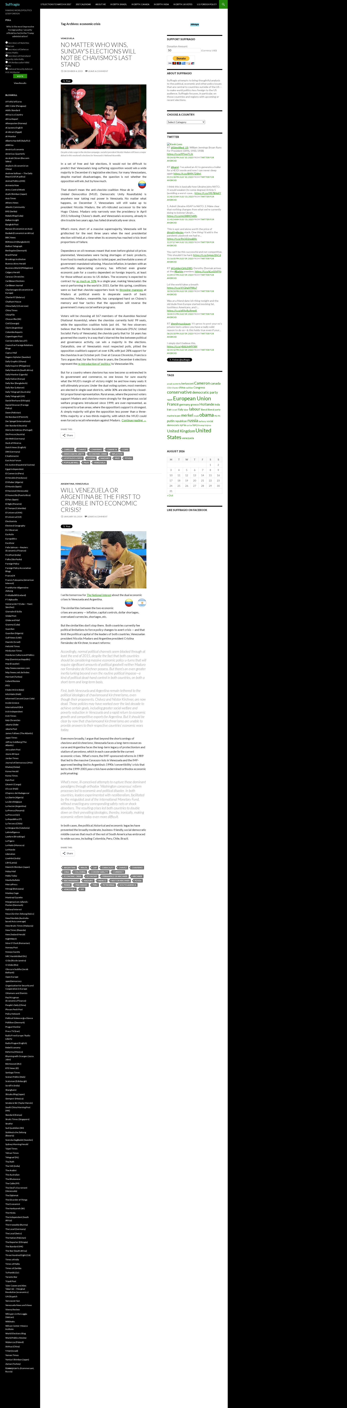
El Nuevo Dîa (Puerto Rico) (18, 495)
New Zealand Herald (15, 934)
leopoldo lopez (73, 458)
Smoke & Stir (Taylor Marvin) (19, 1103)
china (182, 387)
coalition (189, 388)
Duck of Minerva (13, 443)
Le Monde (10, 849)
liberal (204, 409)
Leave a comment (98, 71)
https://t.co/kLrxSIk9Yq (208, 271)
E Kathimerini (12, 456)
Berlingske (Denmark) (16, 250)
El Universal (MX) (13, 512)
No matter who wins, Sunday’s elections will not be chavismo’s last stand (98, 54)
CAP (95, 867)
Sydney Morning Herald (16, 1144)
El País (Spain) (11, 499)
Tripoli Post (10, 1281)
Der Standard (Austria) (16, 425)
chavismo (96, 449)
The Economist (12, 1204)
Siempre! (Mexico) (14, 1098)
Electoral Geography (15, 525)
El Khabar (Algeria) (14, 482)
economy (92, 876)
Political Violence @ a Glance (19, 1018)
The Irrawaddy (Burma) (16, 1224)
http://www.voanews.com (17, 668)
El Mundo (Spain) (13, 486)
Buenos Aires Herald (15, 263)
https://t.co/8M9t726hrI (187, 173)
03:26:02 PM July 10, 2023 (180, 157)
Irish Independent (14, 711)
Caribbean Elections (15, 281)
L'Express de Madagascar (17, 793)
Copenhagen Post (13, 336)
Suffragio (12, 4)
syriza (189, 425)
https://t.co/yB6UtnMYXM (182, 346)
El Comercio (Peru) (14, 473)
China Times (11, 310)
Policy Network (12, 1013)
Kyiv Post (9, 780)
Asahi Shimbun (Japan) (16, 194)
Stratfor (9, 1123)
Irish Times (10, 716)
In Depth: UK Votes (183, 4)
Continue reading (134, 420)
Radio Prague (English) (16, 1043)
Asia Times (10, 198)
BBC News (10, 237)
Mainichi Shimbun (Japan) (17, 867)
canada (215, 383)
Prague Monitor (13, 1026)
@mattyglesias (175, 232)
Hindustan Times (13, 650)
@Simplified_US (179, 147)
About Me (100, 4)
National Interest (13, 909)
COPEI (125, 449)
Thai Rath (9, 1161)
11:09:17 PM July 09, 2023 (180, 274)
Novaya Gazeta (12, 951)
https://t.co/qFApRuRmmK (182, 310)
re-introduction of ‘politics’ (94, 363)
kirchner (137, 876)
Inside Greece (12, 702)
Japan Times (11, 737)
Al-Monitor (10, 136)
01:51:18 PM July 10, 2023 (180, 177)
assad (169, 384)
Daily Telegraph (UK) (15, 396)
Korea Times (11, 775)
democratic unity (74, 454)
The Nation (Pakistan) (15, 1237)
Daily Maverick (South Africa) (19, 370)
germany (184, 404)
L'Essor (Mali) (11, 788)
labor (186, 409)
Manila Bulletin (12, 880)
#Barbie (178, 271)
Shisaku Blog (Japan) (15, 1094)
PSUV (86, 462)
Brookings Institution (15, 259)
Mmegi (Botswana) (14, 888)
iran (169, 409)
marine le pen (174, 415)
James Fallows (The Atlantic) (19, 733)
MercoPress (11, 884)
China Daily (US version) (16, 306)
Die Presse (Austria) (15, 434)
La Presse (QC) (12, 814)
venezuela (100, 462)
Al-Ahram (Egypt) (13, 132)
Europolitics (11, 538)
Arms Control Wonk (15, 189)
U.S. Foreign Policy (207, 4)
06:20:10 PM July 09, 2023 (180, 333)
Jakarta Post (11, 729)
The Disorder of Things (16, 1199)
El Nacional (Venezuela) (16, 490)
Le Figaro (9, 841)
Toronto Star (11, 1277)
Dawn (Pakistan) (13, 412)
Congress (199, 387)
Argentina (67, 483)
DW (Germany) (12, 451)
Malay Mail (10, 871)
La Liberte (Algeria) (14, 797)
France (173, 404)
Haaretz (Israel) (12, 642)
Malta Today (11, 875)
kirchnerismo (71, 880)
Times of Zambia (13, 1268)
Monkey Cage (12, 893)
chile (66, 872)
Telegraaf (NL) (12, 1157)
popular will (71, 462)
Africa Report (11, 119)
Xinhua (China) (12, 1346)
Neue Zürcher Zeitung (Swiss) (19, 913)
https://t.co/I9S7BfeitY (208, 193)
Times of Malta (12, 1263)
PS (219, 415)
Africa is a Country (14, 114)
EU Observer (11, 530)
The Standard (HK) (14, 1246)
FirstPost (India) (13, 555)
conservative (179, 391)
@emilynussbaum (180, 323)
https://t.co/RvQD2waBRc (182, 238)
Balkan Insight (12, 220)
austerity (177, 384)
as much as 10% (86, 281)
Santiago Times (12, 1072)
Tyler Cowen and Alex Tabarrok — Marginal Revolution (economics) (17, 1288)
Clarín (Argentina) (14, 327)
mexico (102, 880)
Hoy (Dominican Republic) (17, 659)
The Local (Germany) (15, 1229)
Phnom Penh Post (14, 1009)
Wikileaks (10, 1321)
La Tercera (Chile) (13, 823)
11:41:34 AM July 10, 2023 (180, 219)
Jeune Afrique (12, 754)
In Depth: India (161, 4)
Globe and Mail (12, 620)
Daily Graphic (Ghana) (15, 361)
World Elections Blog (15, 1333)
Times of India (12, 1259)
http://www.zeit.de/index (17, 672)
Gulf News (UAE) (13, 637)
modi (196, 415)
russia (192, 420)
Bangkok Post (11, 224)
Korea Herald (11, 771)
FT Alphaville (11, 599)
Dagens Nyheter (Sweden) (18, 357)
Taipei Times (11, 1148)
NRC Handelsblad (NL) (16, 956)
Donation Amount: (177, 46)
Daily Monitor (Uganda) (16, 374)
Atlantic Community (15, 207)
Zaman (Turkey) (13, 1364)
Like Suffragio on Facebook (187, 510)
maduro (105, 458)
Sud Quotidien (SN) (14, 1128)
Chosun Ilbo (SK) (13, 319)
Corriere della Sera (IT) (16, 340)
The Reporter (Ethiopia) (16, 1242)
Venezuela (67, 38)
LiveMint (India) (12, 858)
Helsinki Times (12, 646)
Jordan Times (12, 758)
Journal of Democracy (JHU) (19, 762)
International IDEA (14, 707)
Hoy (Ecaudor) (12, 663)
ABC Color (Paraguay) (15, 106)
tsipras (208, 425)
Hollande (206, 404)
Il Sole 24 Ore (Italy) (14, 689)
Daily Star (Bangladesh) (16, 383)
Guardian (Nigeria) (14, 633)
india (217, 404)
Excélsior (9, 543)
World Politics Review (15, 1337)
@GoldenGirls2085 (181, 268)
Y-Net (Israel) (11, 1350)
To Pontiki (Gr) (12, 1272)
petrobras (109, 885)
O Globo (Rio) (11, 964)
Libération (10, 854)
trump (201, 425)
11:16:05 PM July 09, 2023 (180, 258)
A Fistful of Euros (13, 101)
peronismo (81, 885)
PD (215, 415)
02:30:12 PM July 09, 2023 (180, 349)
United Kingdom (181, 431)
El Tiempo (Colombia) (15, 508)
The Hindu (10, 1212)
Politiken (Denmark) (15, 1022)
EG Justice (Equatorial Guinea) (20, 464)
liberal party (214, 409)
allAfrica (9, 145)
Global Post (10, 615)
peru (95, 885)
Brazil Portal (11, 255)
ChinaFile (10, 314)
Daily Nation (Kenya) (15, 378)
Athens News (11, 202)
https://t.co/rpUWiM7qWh (182, 215)
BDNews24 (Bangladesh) (17, 241)
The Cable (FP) (12, 1183)
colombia (80, 872)
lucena (91, 458)
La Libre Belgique (13, 801)
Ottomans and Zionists (16, 993)
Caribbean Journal (14, 285)
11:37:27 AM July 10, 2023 (180, 242)
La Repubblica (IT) (13, 819)
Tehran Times (12, 1153)
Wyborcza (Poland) (14, 1342)
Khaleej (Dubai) (12, 767)
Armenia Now (12, 185)
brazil (84, 867)
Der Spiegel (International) (18, 421)
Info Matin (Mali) (13, 694)
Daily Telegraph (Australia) (18, 392)
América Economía (14, 149)
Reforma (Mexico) (14, 1051)
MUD (117, 458)
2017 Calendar (83, 4)
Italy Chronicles (12, 720)
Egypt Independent (14, 469)
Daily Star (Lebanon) (14, 387)
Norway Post (11, 947)
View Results (20, 83)
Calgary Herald (12, 272)
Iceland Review (12, 681)
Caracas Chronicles (14, 276)
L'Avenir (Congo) (13, 784)
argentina (70, 867)
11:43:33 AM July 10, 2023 (180, 196)
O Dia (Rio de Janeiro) (15, 960)
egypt (169, 399)
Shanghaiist (10, 1090)
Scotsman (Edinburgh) (16, 1081)
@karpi (175, 167)
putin (170, 421)
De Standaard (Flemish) (16, 417)
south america (128, 885)
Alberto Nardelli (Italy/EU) (17, 140)
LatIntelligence (12, 832)
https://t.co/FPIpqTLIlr (180, 153)
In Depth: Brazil (118, 4)
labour (194, 409)
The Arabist (10, 1170)
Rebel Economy (12, 1047)
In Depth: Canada (140, 4)
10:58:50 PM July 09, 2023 (180, 291)
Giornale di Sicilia (13, 611)
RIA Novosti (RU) (13, 1063)
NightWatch (11, 938)
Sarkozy (202, 421)
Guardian (9, 629)
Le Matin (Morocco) (14, 845)
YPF (82, 889)
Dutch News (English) (15, 447)
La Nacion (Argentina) (15, 806)
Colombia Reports (14, 332)
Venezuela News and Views (18, 1305)
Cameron (202, 383)
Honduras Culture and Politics (19, 655)
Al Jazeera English (14, 127)
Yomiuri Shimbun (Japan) (17, 1359)
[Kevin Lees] (174, 144)
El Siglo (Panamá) (13, 503)
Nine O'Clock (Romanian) (17, 943)
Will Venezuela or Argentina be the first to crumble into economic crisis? (100, 499)
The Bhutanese (12, 1179)
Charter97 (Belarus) (15, 297)
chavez (82, 449)
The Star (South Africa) (16, 1250)
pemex (67, 885)
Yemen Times (12, 1355)
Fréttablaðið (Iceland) (15, 595)
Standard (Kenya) (13, 1115)
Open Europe (11, 976)
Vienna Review (12, 1309)
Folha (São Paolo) (13, 559)
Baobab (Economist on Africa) (19, 233)
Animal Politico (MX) (15, 181)
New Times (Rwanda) (15, 930)
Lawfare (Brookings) (15, 836)
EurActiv (9, 534)
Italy (180, 409)
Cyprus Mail (11, 352)
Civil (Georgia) (12, 323)
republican (181, 421)
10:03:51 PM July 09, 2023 (180, 314)
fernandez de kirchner (114, 876)
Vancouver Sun (12, 1300)
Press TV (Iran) (12, 1031)
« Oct (170, 495)
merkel (187, 415)
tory (195, 425)
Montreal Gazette (14, 897)
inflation (117, 454)
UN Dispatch (11, 1296)
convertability (99, 872)
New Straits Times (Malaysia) (19, 925)
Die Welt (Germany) (15, 438)
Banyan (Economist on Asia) (18, 228)
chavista (112, 449)
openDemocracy (13, 981)
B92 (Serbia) (11, 211)
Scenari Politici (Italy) (15, 1076)
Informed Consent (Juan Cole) (20, 698)
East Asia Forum (13, 460)
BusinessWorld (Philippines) (19, 268)
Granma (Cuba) (12, 624)
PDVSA (128, 458)
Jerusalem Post (12, 749)
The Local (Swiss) (13, 1233)
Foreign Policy (12, 563)
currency (118, 872)
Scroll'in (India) (12, 1085)
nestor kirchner (120, 880)
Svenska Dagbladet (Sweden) (19, 1140)
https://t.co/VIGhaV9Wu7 (182, 287)
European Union (192, 398)
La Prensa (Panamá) (14, 810)
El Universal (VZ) (13, 517)
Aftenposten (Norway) (16, 123)
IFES (7, 685)
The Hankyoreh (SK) (15, 1208)
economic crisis (98, 454)
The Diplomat (11, 1195)
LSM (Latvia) (11, 862)
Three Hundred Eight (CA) (18, 1255)
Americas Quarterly (15, 153)
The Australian (12, 1174)
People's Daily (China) (15, 1005)
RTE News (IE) (12, 1068)
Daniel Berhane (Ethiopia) (17, 400)
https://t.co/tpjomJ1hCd (207, 255)
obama (206, 415)
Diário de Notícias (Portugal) (18, 430)
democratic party (205, 392)
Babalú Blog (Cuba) (14, 215)
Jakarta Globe (11, 724)
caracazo (108, 867)
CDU (169, 388)
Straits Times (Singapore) (17, 1119)
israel (174, 409)
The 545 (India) (12, 1166)
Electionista (11, 521)
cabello (68, 449)
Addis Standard (12, 110)
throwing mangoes (131, 289)
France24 (10, 575)
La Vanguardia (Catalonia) (17, 827)
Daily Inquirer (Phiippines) (17, 365)
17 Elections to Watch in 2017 (55, 4)
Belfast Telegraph (13, 246)
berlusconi (187, 383)
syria (183, 425)
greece (195, 404)
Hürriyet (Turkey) (13, 676)
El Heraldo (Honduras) (16, 477)
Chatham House (13, 301)
